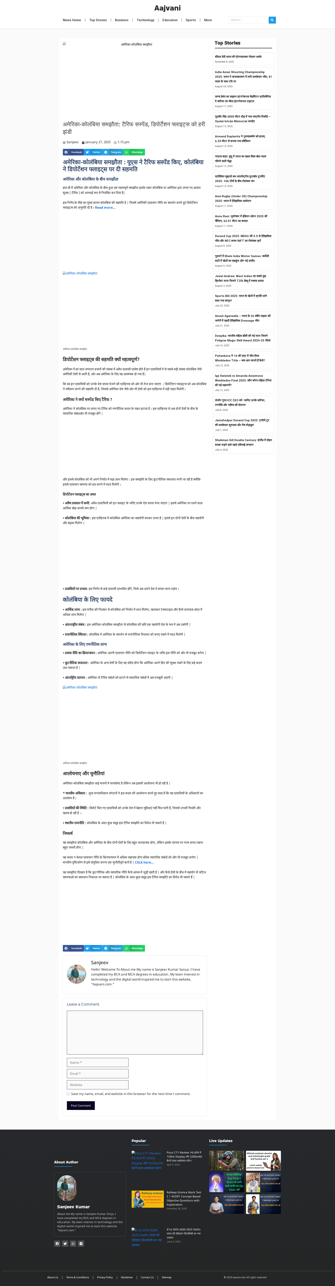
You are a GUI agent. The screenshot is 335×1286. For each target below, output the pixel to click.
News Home (72, 20)
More (208, 20)
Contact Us (147, 1277)
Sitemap (166, 1277)
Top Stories (98, 20)
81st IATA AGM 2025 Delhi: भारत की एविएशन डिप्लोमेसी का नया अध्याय (184, 1234)
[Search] (272, 20)
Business (122, 20)
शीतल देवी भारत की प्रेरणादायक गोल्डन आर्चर (238, 56)
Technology (145, 20)
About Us (52, 1277)
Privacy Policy (105, 1277)
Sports (191, 20)
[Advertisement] (135, 242)
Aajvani (167, 7)
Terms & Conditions (77, 1277)
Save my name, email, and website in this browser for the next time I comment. (130, 1093)
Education (170, 20)
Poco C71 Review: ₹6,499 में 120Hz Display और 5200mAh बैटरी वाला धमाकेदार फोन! (184, 1157)
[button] (73, 152)
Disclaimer (127, 1277)
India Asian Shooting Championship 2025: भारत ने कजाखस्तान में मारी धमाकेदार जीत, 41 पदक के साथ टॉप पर (243, 76)
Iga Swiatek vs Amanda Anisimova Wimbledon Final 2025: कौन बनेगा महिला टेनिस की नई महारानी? (243, 380)
